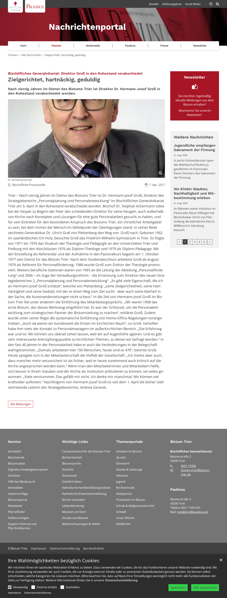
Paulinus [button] (130, 45)
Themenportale (129, 441)
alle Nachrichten (31, 55)
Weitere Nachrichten (193, 137)
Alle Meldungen (20, 404)
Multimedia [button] (93, 45)
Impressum (14, 592)
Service (14, 441)
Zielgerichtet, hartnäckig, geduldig (65, 55)
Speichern (178, 587)
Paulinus (177, 489)
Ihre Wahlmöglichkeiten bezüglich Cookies (53, 561)
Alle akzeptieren (205, 587)
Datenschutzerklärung (121, 580)
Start (23, 45)
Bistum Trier (181, 441)
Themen (13, 55)
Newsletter (200, 45)
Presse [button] (164, 45)
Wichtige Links (75, 441)
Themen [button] (56, 45)
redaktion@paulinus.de (192, 512)
